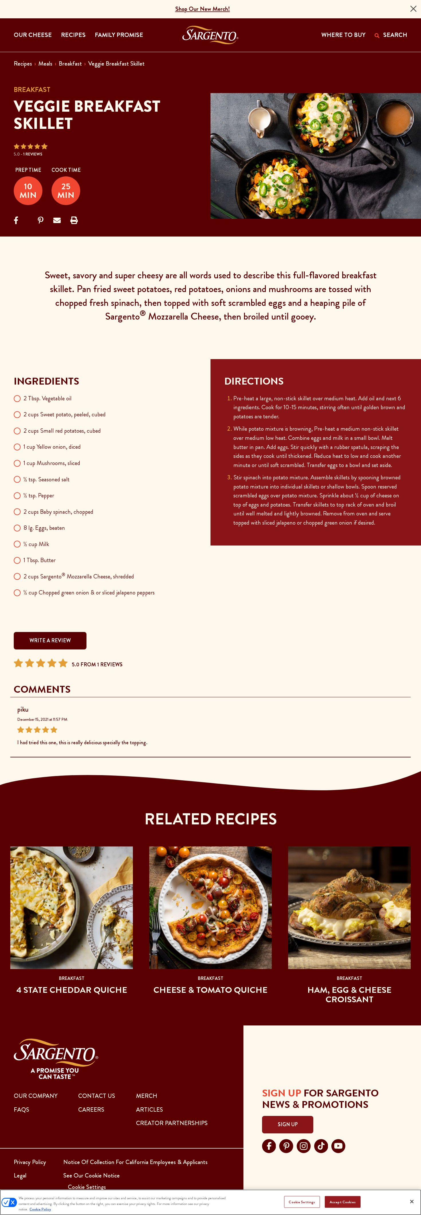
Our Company (36, 1096)
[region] (210, 1202)
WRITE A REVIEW (50, 640)
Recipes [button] (73, 35)
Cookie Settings (302, 1201)
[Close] (413, 8)
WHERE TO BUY (343, 35)
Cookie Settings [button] (87, 1187)
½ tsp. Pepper (38, 495)
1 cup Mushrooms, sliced (51, 463)
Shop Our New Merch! (202, 9)
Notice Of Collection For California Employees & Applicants (135, 1162)
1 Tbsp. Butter (39, 560)
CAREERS (91, 1109)
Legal (20, 1175)
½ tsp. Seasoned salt (46, 479)
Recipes (23, 63)
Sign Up (288, 1124)
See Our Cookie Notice (91, 1175)
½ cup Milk (36, 544)
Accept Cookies (343, 1201)
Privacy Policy (30, 1162)
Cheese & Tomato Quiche (210, 990)
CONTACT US (96, 1096)
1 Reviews (32, 154)
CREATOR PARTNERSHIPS (172, 1123)
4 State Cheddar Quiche (71, 990)
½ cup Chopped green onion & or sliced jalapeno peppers (89, 592)
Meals (45, 63)
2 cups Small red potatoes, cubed (62, 430)
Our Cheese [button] (33, 35)
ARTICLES (149, 1109)
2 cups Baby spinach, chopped (58, 511)
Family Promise (119, 35)
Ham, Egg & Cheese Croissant (349, 994)
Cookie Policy (40, 1209)
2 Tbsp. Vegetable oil (47, 398)
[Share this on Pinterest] (41, 220)
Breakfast (70, 63)
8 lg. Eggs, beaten (44, 527)
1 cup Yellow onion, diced (52, 446)
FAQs (21, 1109)
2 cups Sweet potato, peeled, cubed (64, 414)
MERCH (146, 1096)
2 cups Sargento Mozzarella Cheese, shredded (78, 576)
